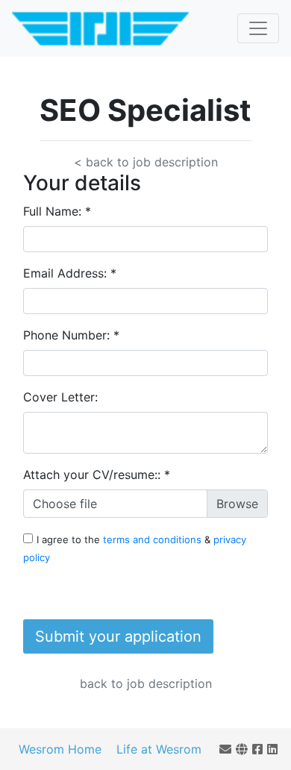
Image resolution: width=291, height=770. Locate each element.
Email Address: (69, 273)
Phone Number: (71, 335)
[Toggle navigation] (258, 28)
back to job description (146, 683)
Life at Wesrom (158, 749)
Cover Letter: (60, 396)
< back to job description (146, 161)
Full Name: (57, 211)
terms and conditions (153, 539)
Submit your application (118, 636)
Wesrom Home (60, 749)
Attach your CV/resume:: (96, 474)
